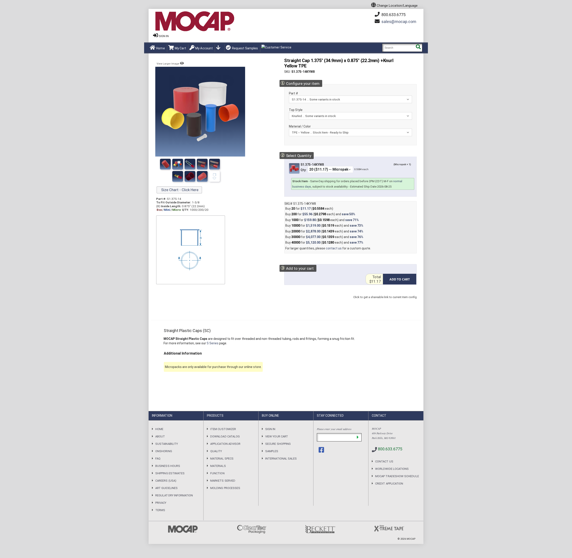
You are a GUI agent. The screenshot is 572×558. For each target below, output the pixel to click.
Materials (218, 466)
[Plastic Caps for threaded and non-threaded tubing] (214, 164)
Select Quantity (295, 155)
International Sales (281, 458)
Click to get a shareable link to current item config (385, 301)
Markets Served (222, 480)
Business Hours (167, 466)
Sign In (270, 429)
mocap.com (398, 21)
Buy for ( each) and (320, 214)
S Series (213, 343)
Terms (160, 510)
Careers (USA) (165, 480)
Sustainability (166, 443)
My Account (204, 48)
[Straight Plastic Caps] (165, 164)
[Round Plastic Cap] (214, 176)
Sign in (164, 36)
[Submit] (357, 437)
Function (217, 473)
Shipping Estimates (170, 473)
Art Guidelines (166, 488)
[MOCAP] (194, 21)
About (160, 436)
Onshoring (163, 451)
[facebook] (322, 450)
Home (160, 48)
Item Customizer (223, 429)
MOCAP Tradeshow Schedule (397, 476)
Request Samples (245, 48)
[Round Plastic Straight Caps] (190, 176)
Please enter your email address (334, 429)
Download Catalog (225, 436)
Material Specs (221, 458)
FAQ (157, 458)
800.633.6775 (393, 14)
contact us (334, 248)
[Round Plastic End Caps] (177, 176)
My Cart (180, 48)
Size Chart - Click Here (179, 190)
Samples (271, 451)
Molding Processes (225, 488)
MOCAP (411, 538)
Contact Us (384, 461)
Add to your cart (297, 268)
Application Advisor (225, 443)
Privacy (160, 502)
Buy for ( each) (309, 208)
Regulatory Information (174, 495)
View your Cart (276, 436)
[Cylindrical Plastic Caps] (177, 164)
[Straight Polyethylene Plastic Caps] (202, 164)
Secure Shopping (278, 443)
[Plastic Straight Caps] (190, 164)
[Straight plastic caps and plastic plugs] (202, 176)
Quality (216, 451)
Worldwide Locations (392, 468)
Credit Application (389, 483)
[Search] (418, 48)
